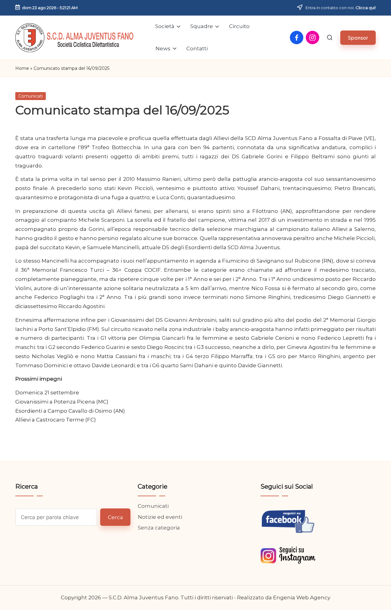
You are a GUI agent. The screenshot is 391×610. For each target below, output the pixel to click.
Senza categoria (159, 528)
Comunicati (30, 96)
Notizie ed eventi (160, 517)
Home (22, 68)
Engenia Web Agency (301, 597)
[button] (358, 37)
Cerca (115, 517)
